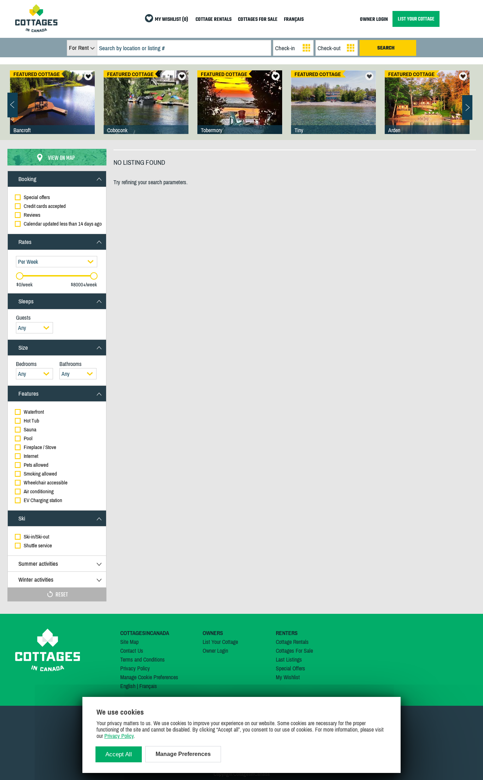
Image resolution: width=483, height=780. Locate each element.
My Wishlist (288, 677)
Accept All (118, 754)
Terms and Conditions (142, 659)
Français (148, 686)
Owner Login (215, 650)
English (127, 686)
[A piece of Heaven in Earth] (333, 109)
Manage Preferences (183, 754)
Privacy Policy (135, 668)
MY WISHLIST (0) (171, 20)
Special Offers (290, 668)
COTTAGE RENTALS (214, 20)
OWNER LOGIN (374, 20)
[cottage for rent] (36, 30)
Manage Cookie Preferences (149, 677)
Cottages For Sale (294, 650)
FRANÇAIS (294, 20)
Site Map (129, 642)
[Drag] (19, 276)
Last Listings (289, 659)
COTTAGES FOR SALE (258, 20)
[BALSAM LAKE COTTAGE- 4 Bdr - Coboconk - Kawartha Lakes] (146, 109)
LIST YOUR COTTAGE (416, 18)
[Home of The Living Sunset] (239, 109)
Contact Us (131, 650)
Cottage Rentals (292, 642)
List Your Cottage (220, 642)
